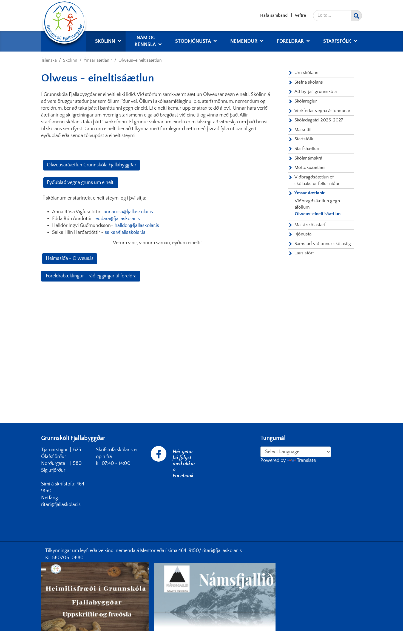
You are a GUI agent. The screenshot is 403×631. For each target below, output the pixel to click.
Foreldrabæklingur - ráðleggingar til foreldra (91, 276)
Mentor (148, 550)
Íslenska (49, 60)
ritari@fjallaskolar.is (222, 550)
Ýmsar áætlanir (98, 60)
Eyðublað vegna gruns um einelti (81, 182)
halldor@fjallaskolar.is (137, 225)
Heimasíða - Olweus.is (69, 258)
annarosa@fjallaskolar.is (128, 212)
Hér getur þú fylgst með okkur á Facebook (184, 464)
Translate (306, 460)
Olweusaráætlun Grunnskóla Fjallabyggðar (91, 165)
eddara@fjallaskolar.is (117, 218)
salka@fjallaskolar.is (125, 232)
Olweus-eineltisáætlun (140, 60)
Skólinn (70, 60)
